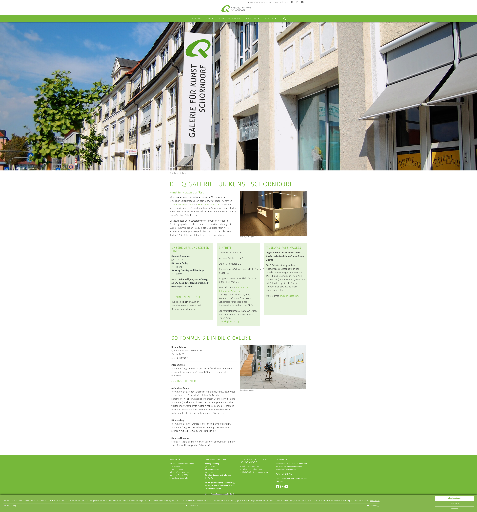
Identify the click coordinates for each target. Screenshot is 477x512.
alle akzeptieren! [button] (454, 498)
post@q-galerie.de (280, 2)
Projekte (251, 18)
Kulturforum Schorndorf (182, 204)
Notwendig (11, 506)
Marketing (373, 506)
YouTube (279, 481)
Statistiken (193, 506)
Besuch (269, 18)
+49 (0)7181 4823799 (259, 2)
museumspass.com (289, 296)
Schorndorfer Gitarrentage (252, 469)
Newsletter (302, 464)
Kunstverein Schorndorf (209, 204)
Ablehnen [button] (454, 509)
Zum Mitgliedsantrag (229, 321)
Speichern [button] (454, 503)
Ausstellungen (201, 18)
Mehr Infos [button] (374, 500)
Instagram (299, 478)
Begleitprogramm (229, 18)
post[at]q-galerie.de (180, 478)
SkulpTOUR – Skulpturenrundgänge (256, 472)
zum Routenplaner (183, 380)
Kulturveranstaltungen (251, 466)
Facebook (290, 478)
